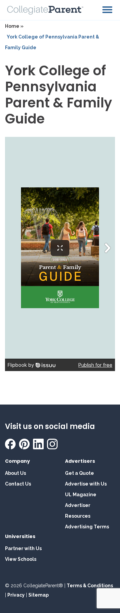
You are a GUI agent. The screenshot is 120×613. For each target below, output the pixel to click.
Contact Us (18, 484)
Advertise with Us (86, 484)
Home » (14, 26)
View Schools (20, 559)
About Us (15, 473)
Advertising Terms (87, 526)
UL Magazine (80, 494)
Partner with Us (23, 548)
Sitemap (38, 595)
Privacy (16, 595)
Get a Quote (79, 473)
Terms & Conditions (90, 585)
